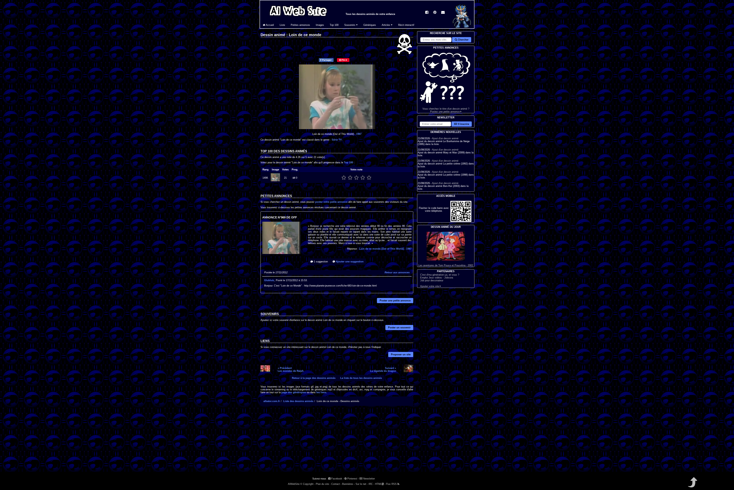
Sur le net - (362, 484)
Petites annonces (300, 25)
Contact (335, 484)
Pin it (344, 60)
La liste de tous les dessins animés (361, 378)
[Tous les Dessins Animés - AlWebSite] (298, 16)
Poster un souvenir (399, 327)
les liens (321, 392)
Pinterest (352, 478)
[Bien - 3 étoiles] (356, 177)
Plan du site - (323, 484)
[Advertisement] (337, 442)
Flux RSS (391, 484)
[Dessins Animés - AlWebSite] (462, 27)
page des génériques (293, 392)
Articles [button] (386, 25)
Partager (327, 60)
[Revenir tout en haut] (692, 484)
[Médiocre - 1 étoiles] (344, 177)
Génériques (369, 25)
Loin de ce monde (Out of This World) (385, 248)
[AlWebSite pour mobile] (460, 221)
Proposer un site (401, 354)
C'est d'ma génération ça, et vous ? (439, 274)
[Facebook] (427, 12)
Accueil (269, 25)
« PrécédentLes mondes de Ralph (291, 369)
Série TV (337, 139)
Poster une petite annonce (395, 300)
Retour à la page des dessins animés (313, 378)
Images (320, 25)
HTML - (380, 484)
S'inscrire (463, 124)
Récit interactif (406, 25)
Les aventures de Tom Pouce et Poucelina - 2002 (445, 265)
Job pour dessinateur (431, 280)
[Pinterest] (435, 12)
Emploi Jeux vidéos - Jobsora (436, 277)
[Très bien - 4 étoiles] (363, 177)
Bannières (347, 484)
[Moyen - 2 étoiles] (350, 177)
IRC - (371, 484)
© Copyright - (307, 484)
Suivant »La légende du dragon (383, 369)
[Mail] (443, 12)
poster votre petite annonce (331, 201)
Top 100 (334, 25)
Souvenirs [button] (350, 25)
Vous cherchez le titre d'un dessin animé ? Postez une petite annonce (445, 110)
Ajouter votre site (430, 286)
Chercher (462, 39)
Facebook (336, 478)
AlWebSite (294, 484)
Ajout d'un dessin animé (445, 138)
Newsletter (368, 478)
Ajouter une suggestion (349, 261)
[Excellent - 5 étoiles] (369, 177)
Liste (282, 25)
